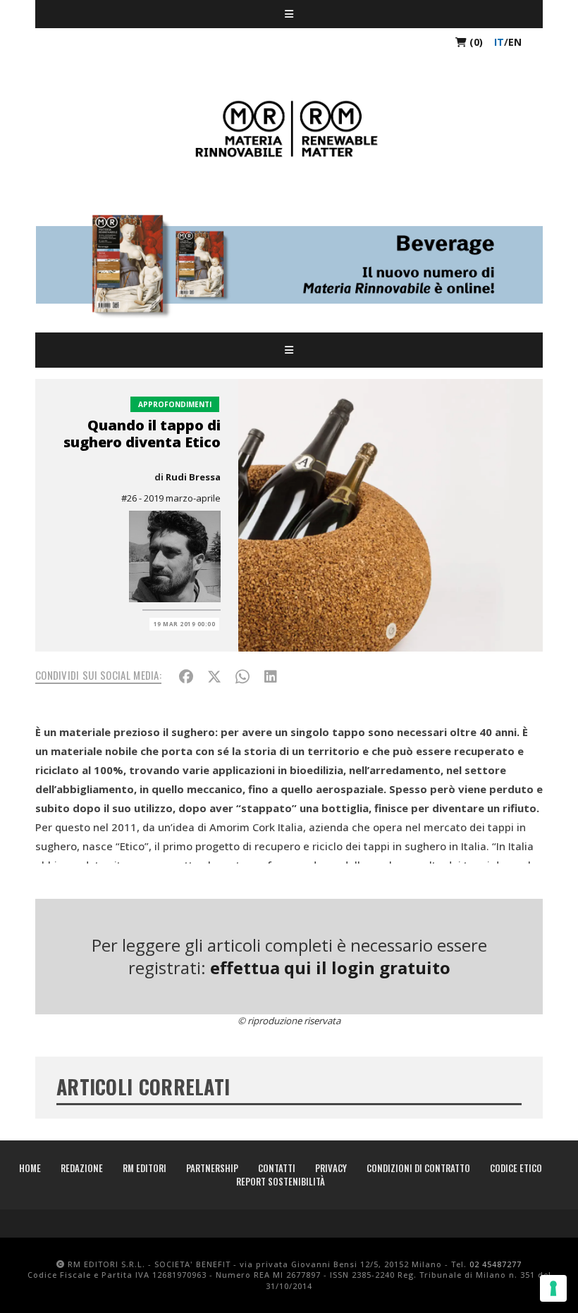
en (515, 42)
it (499, 42)
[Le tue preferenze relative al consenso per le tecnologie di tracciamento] (553, 1288)
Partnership (212, 1168)
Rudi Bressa (193, 477)
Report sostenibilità (280, 1181)
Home (30, 1168)
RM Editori (144, 1168)
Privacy (331, 1168)
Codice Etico (516, 1168)
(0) (475, 42)
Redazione (82, 1168)
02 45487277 (495, 1264)
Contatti (276, 1168)
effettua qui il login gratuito (330, 967)
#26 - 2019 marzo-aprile (171, 498)
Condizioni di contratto (418, 1168)
